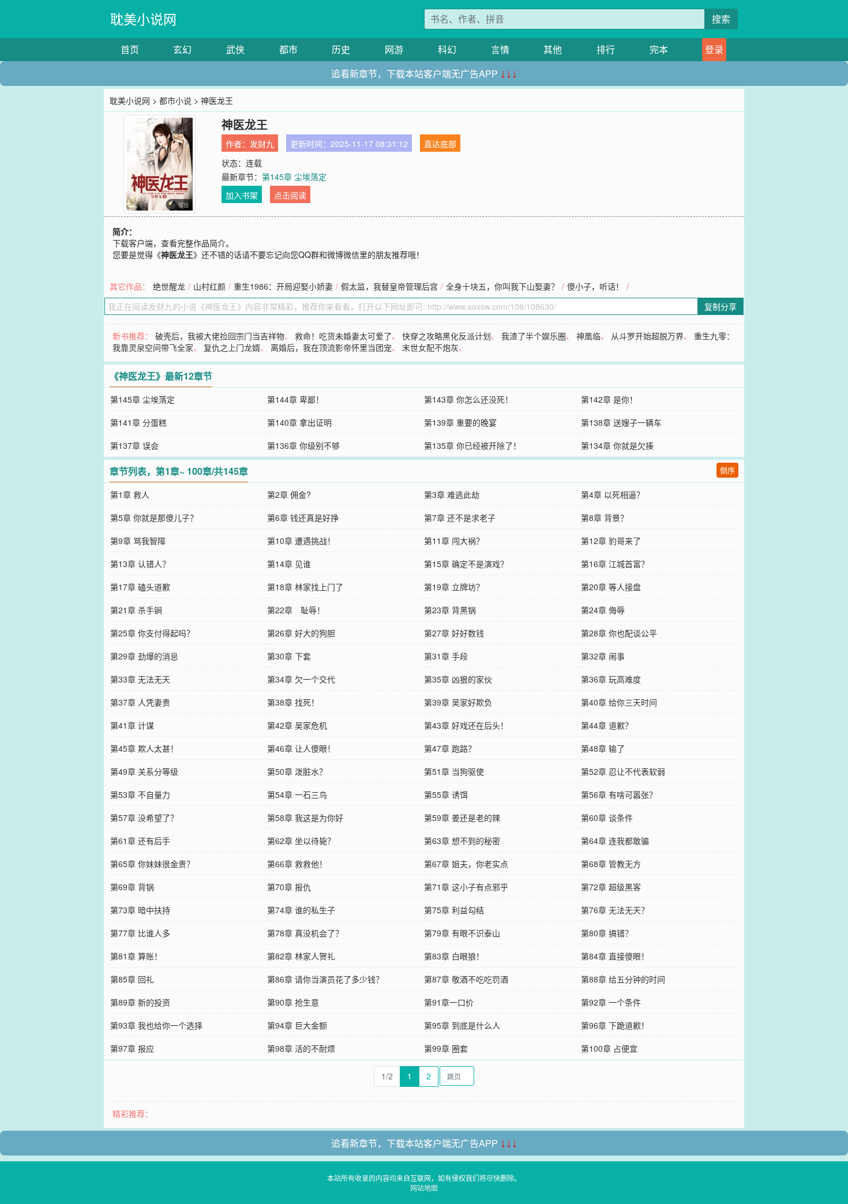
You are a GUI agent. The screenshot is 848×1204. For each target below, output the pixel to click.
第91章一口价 (449, 1002)
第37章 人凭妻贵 (140, 702)
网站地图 (424, 1187)
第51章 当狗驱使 (454, 771)
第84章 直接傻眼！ (615, 956)
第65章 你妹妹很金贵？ (152, 863)
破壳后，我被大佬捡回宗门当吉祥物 (219, 336)
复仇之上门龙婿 (232, 347)
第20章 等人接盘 (611, 586)
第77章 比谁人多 (140, 933)
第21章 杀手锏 (136, 610)
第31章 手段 (446, 656)
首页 (130, 49)
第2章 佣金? (289, 494)
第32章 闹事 (603, 656)
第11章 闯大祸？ (454, 540)
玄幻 (182, 49)
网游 (394, 49)
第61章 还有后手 (140, 840)
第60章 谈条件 (607, 817)
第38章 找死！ (293, 702)
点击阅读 (290, 195)
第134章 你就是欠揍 (617, 445)
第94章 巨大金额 (297, 1025)
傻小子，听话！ (595, 286)
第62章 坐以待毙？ (301, 840)
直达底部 (440, 143)
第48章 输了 (603, 748)
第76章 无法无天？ (615, 910)
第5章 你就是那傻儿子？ (154, 517)
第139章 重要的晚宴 (460, 422)
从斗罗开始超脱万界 (647, 336)
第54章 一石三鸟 (297, 794)
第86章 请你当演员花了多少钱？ (325, 979)
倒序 (727, 469)
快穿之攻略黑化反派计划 (446, 336)
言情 (500, 49)
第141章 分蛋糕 (138, 422)
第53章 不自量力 (140, 794)
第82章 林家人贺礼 (301, 956)
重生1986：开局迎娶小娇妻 (283, 286)
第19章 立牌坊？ (454, 586)
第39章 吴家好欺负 (458, 702)
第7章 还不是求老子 (460, 517)
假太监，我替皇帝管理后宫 (389, 286)
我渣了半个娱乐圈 (533, 336)
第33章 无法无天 (140, 679)
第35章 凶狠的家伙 (458, 679)
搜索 (721, 18)
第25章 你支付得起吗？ (152, 633)
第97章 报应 (132, 1048)
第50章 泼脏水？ (297, 771)
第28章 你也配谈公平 (619, 633)
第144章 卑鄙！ (295, 399)
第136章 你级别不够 (303, 445)
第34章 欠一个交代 (301, 679)
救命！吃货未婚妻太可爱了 (343, 336)
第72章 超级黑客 (611, 886)
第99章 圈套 (446, 1048)
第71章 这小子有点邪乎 (466, 886)
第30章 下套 (289, 656)
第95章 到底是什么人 (462, 1025)
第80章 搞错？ (607, 933)
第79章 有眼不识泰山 (462, 933)
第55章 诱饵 (446, 794)
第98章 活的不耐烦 (301, 1048)
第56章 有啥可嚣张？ (619, 794)
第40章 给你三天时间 (619, 702)
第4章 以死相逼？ (612, 494)
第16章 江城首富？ (615, 563)
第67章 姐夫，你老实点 (466, 863)
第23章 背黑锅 (450, 610)
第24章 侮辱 (603, 610)
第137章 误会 (134, 445)
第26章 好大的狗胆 (301, 633)
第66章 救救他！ (297, 863)
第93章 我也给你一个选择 (156, 1025)
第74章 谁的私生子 (301, 910)
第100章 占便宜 (609, 1048)
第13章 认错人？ (140, 563)
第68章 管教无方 (611, 863)
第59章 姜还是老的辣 (462, 817)
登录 (714, 49)
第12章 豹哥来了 (611, 540)
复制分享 (720, 306)
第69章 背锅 (132, 886)
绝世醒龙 (169, 286)
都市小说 (175, 100)
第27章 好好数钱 (454, 633)
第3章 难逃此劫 (451, 494)
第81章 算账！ (136, 956)
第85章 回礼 (132, 979)
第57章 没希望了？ (144, 817)
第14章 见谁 (289, 563)
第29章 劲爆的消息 (144, 656)
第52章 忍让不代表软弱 (623, 771)
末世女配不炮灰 (430, 347)
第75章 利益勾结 (454, 910)
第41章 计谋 (132, 725)
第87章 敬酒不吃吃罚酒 (466, 979)
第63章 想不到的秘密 (462, 840)
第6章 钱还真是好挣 (303, 517)
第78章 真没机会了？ (305, 933)
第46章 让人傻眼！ (301, 748)
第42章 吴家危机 (297, 725)
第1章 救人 (129, 494)
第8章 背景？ (604, 517)
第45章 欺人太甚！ (144, 748)
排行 (605, 49)
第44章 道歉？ (607, 725)
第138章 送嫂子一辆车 (621, 422)
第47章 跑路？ (450, 748)
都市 (288, 49)
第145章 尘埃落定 (294, 176)
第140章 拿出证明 (299, 422)
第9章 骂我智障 (138, 540)
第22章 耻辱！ (296, 610)
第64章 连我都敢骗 (615, 840)
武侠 (235, 49)
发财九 (262, 143)
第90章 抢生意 (293, 1002)
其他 (552, 49)
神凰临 (588, 336)
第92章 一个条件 (611, 1002)
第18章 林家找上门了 (305, 586)
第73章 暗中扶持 (140, 910)
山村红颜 (209, 286)
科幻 (447, 49)
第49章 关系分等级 (144, 771)
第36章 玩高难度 (611, 679)
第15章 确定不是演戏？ (466, 563)
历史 (341, 49)
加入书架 (242, 195)
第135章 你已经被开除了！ (472, 445)
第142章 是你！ (609, 399)
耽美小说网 (143, 18)
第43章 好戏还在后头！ (466, 725)
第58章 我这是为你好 (305, 817)
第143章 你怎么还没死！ (468, 399)
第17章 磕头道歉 (140, 586)
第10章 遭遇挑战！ (301, 540)
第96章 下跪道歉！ (615, 1025)
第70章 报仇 (289, 886)
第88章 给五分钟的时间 (623, 979)
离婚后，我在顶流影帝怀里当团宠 (331, 347)
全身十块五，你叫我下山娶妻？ (502, 286)
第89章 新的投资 (140, 1002)
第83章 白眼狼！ (454, 956)
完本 (659, 49)
